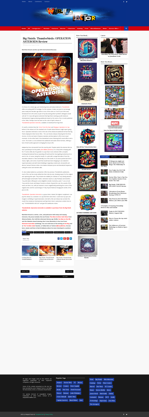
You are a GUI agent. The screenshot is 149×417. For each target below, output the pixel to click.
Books (59, 390)
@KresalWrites (61, 226)
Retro (109, 390)
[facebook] (123, 1)
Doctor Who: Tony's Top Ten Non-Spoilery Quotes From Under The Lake (118, 179)
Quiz (81, 400)
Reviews (46, 28)
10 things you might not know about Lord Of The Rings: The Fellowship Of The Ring (113, 163)
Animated (93, 397)
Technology (94, 401)
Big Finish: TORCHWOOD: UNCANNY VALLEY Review (117, 185)
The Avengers (94, 404)
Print (86, 28)
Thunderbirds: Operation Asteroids (31, 194)
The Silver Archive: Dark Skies (59, 217)
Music (92, 390)
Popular (104, 157)
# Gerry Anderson (39, 232)
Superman (103, 401)
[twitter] (126, 1)
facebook (47, 276)
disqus (29, 276)
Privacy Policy (49, 414)
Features (55, 28)
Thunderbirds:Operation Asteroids (31, 122)
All (29, 28)
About (30, 1)
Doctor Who (113, 28)
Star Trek (66, 390)
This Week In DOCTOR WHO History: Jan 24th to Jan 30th (118, 199)
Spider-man (72, 397)
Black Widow (73, 400)
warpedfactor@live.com (29, 397)
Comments (38, 1)
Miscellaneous (96, 28)
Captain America (62, 400)
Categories (36, 28)
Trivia (99, 383)
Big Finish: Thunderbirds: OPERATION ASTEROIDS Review (46, 259)
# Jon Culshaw (49, 232)
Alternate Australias (28, 223)
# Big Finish (30, 232)
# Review (67, 232)
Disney (59, 393)
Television (71, 28)
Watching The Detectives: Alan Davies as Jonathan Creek (114, 55)
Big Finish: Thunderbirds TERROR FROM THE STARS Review (64, 259)
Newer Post (25, 271)
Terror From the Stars (45, 127)
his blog (66, 223)
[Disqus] (47, 301)
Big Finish (98, 379)
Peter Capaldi (75, 386)
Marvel (92, 386)
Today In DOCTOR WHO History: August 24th (116, 212)
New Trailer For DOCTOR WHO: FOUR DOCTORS (117, 171)
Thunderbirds (65, 107)
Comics (66, 386)
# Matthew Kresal (59, 232)
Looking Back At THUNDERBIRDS (27, 258)
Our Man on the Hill (64, 219)
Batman (65, 393)
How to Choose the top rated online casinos (118, 219)
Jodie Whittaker (75, 393)
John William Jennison (47, 149)
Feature (59, 382)
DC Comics (108, 386)
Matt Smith (103, 393)
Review (59, 386)
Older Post (69, 271)
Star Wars (100, 386)
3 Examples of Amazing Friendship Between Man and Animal (112, 206)
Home (24, 1)
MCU (107, 397)
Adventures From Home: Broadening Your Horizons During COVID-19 (117, 193)
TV (75, 382)
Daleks (111, 393)
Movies (62, 28)
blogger (65, 276)
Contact (46, 1)
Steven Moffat (100, 390)
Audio (113, 397)
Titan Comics (107, 383)
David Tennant (75, 390)
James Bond (94, 393)
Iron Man (112, 401)
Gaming (80, 28)
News (105, 28)
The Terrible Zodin (29, 226)
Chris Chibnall (61, 397)
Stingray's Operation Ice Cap (61, 127)
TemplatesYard (39, 414)
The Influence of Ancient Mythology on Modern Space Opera (118, 227)
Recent (114, 157)
